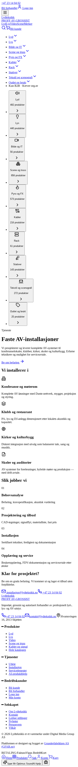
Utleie (12, 664)
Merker (28, 23)
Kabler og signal (18, 646)
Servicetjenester (18, 670)
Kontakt (13, 714)
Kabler (13, 62)
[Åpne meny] (5, 13)
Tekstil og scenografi (20, 77)
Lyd (3, 23)
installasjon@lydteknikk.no (22, 592)
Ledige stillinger (18, 718)
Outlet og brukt (17, 82)
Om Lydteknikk (18, 711)
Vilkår (12, 727)
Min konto (15, 697)
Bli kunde (15, 28)
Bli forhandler (9, 8)
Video (13, 23)
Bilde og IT (15, 47)
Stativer (13, 72)
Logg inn (27, 8)
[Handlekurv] (8, 28)
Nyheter (13, 721)
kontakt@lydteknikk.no (42, 616)
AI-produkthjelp (18, 673)
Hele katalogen (17, 649)
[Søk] (3, 28)
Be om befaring (10, 362)
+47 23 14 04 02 (10, 3)
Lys (8, 23)
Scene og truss (17, 52)
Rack (12, 67)
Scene (20, 23)
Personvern (15, 724)
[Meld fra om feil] (46, 763)
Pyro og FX (15, 57)
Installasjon (15, 667)
